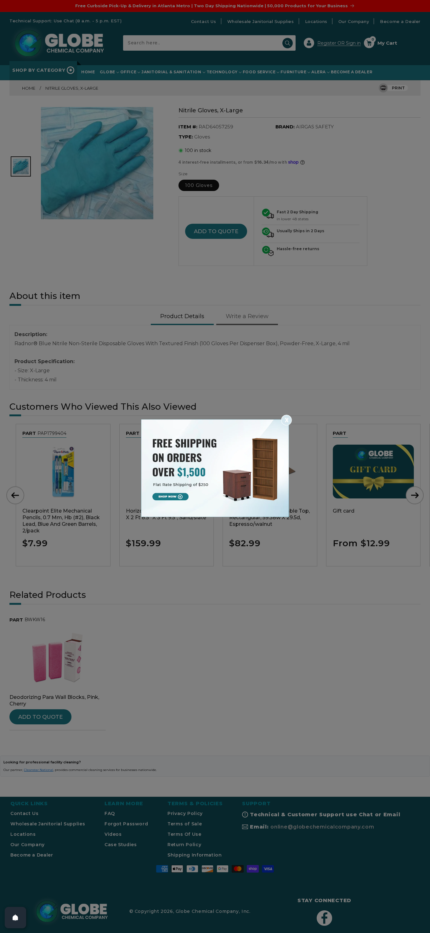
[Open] (15, 917)
